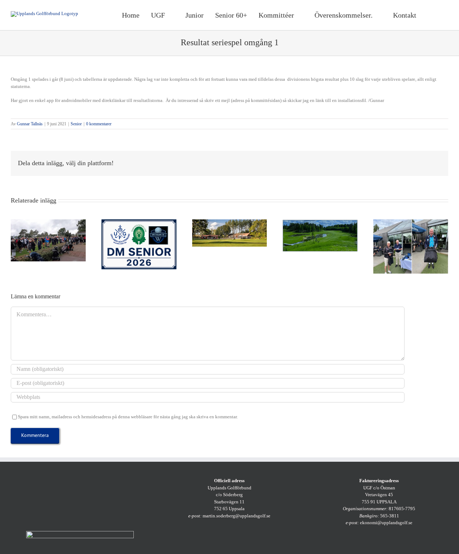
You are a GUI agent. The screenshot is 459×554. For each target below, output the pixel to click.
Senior (76, 123)
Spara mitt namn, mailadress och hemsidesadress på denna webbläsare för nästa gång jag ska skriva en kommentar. (128, 416)
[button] (439, 15)
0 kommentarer (99, 123)
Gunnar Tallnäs (30, 123)
